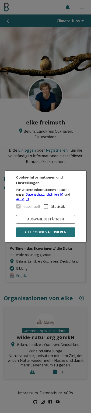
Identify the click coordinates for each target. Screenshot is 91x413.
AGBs (20, 199)
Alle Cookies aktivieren (45, 232)
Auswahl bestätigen (45, 219)
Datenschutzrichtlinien (42, 194)
